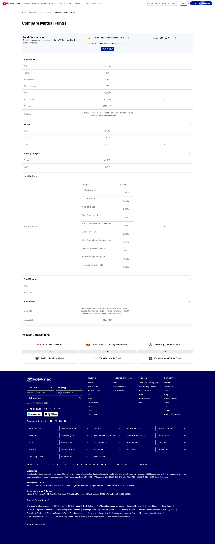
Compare (45, 12)
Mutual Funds (34, 12)
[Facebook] (65, 421)
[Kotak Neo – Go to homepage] (11, 3)
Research (53, 3)
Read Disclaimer (161, 477)
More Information (34, 524)
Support (86, 3)
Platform (35, 3)
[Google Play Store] (34, 414)
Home (24, 12)
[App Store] (50, 414)
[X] (46, 421)
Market (62, 3)
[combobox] (161, 3)
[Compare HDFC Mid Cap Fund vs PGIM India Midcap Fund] (50, 351)
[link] (40, 388)
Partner (78, 3)
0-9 (142, 464)
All (146, 464)
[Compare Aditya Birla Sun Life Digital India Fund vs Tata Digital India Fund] (107, 351)
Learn (70, 3)
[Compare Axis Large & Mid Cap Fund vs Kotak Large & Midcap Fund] (165, 351)
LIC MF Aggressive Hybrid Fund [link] (63, 12)
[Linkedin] (60, 421)
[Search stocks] (148, 3)
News (94, 3)
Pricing (44, 3)
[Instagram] (55, 421)
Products (26, 3)
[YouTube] (51, 421)
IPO (100, 3)
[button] (201, 3)
